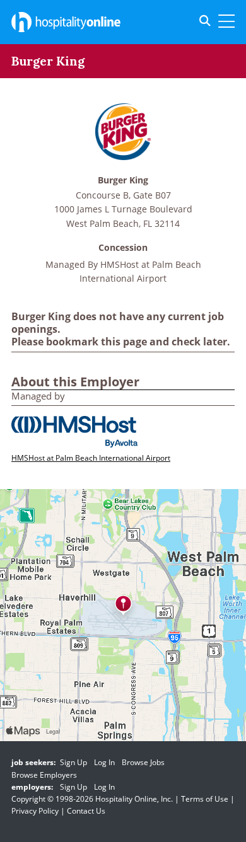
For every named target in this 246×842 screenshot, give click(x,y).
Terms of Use (204, 798)
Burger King (123, 180)
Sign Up (73, 762)
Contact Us (86, 810)
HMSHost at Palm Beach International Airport (90, 458)
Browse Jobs (143, 762)
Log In (104, 762)
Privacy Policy (35, 810)
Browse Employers (44, 775)
